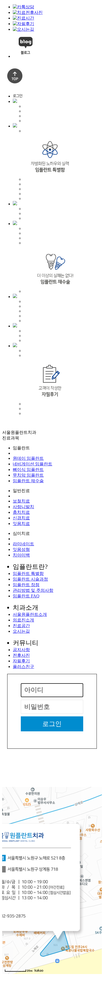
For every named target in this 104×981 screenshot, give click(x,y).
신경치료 (21, 518)
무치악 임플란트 (28, 475)
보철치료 (21, 501)
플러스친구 (23, 666)
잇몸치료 (21, 523)
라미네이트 (23, 544)
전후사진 (21, 655)
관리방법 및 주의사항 (33, 590)
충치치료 (21, 512)
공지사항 (21, 649)
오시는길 (21, 631)
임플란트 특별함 (28, 573)
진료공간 (21, 625)
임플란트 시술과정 (30, 579)
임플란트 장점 (26, 584)
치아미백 (21, 555)
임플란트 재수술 (28, 480)
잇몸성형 (21, 549)
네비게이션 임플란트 (32, 464)
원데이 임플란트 (28, 458)
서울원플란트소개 (30, 614)
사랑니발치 (23, 506)
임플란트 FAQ (26, 596)
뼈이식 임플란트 (28, 469)
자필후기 (21, 661)
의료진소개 (23, 620)
